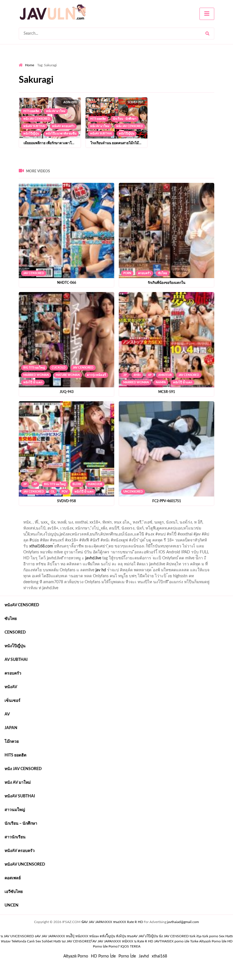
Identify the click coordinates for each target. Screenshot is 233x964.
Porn (127, 273)
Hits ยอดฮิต (31, 111)
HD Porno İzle (103, 956)
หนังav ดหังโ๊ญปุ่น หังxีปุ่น (107, 936)
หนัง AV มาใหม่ (55, 111)
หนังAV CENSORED (22, 605)
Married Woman (36, 375)
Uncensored (133, 491)
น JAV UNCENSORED (17, 936)
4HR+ (137, 375)
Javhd (144, 956)
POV (65, 491)
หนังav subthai (34, 126)
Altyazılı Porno (75, 956)
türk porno (210, 936)
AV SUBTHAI (16, 660)
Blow (76, 484)
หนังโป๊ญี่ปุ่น (31, 133)
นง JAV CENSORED (76, 941)
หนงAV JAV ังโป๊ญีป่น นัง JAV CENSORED (158, 936)
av (7, 714)
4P (149, 375)
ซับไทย (162, 273)
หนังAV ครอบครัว (63, 126)
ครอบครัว (144, 273)
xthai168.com (41, 546)
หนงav (6, 941)
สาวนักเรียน (15, 837)
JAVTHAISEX (164, 941)
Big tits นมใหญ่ (34, 367)
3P (125, 375)
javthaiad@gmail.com (183, 922)
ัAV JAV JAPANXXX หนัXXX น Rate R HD (122, 941)
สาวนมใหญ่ (15, 810)
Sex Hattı (226, 936)
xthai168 (159, 956)
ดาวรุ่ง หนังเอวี (96, 375)
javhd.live (93, 558)
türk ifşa (195, 936)
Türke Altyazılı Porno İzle (208, 941)
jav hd (100, 570)
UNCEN (11, 905)
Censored (15, 632)
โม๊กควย (12, 742)
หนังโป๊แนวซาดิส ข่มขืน (61, 133)
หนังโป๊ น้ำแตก (32, 382)
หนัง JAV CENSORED (36, 118)
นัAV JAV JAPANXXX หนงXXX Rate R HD (112, 922)
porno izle (38, 518)
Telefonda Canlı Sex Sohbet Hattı (36, 941)
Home (29, 65)
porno (24, 518)
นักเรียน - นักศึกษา (124, 118)
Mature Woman (68, 375)
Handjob (95, 484)
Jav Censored (33, 273)
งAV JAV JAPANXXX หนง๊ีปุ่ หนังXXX (61, 936)
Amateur (165, 375)
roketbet (219, 518)
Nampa (161, 382)
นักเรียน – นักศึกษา (21, 824)
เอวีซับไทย (14, 892)
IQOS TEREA (130, 946)
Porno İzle (127, 956)
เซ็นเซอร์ (12, 701)
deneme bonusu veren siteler (97, 518)
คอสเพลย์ (13, 878)
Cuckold (59, 367)
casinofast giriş (194, 518)
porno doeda (60, 518)
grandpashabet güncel (38, 524)
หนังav (11, 687)
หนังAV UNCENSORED (25, 864)
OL (53, 491)
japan (11, 728)
